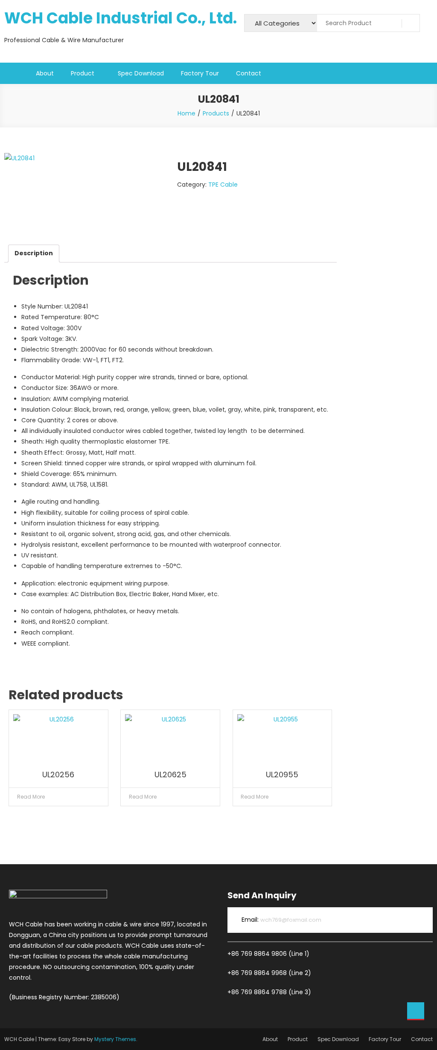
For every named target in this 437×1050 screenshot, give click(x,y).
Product (82, 73)
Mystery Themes (115, 1039)
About (45, 73)
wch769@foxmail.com (290, 920)
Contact (248, 73)
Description (34, 253)
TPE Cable (223, 184)
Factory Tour (200, 73)
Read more (31, 796)
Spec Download (141, 73)
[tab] (33, 253)
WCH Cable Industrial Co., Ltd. (120, 18)
